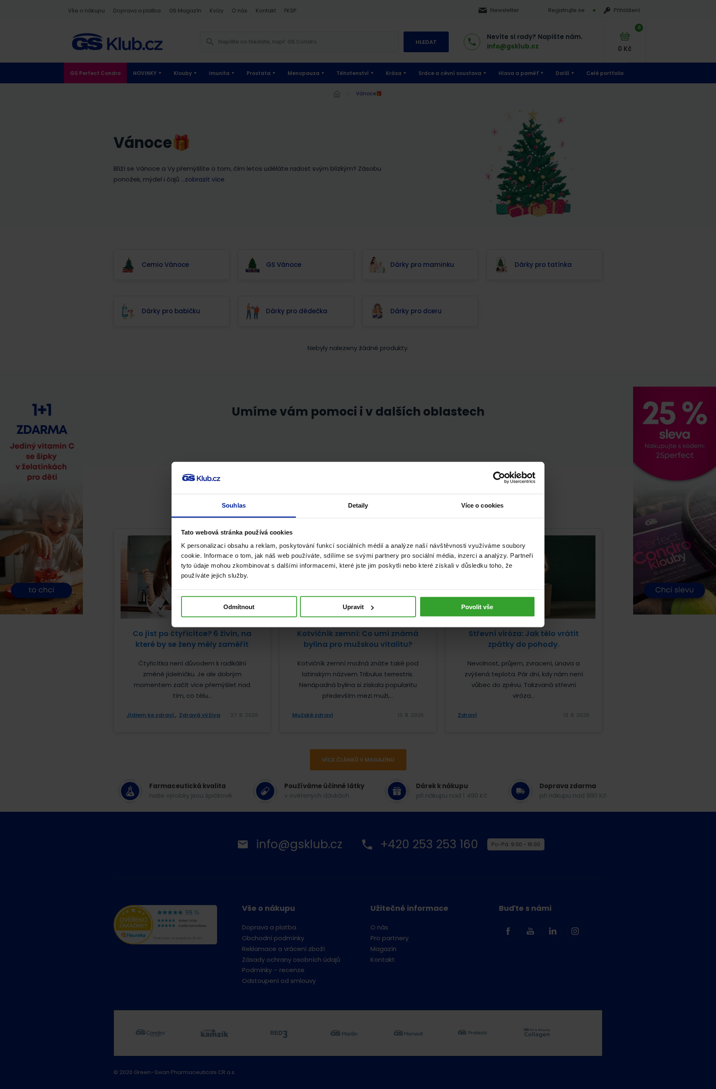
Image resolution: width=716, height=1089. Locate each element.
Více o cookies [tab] (482, 504)
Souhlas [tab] (234, 504)
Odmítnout (238, 606)
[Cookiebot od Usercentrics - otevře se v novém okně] (499, 478)
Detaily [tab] (358, 504)
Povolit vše (477, 606)
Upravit (353, 606)
